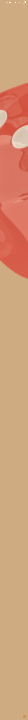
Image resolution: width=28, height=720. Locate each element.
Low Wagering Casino (11, 2)
